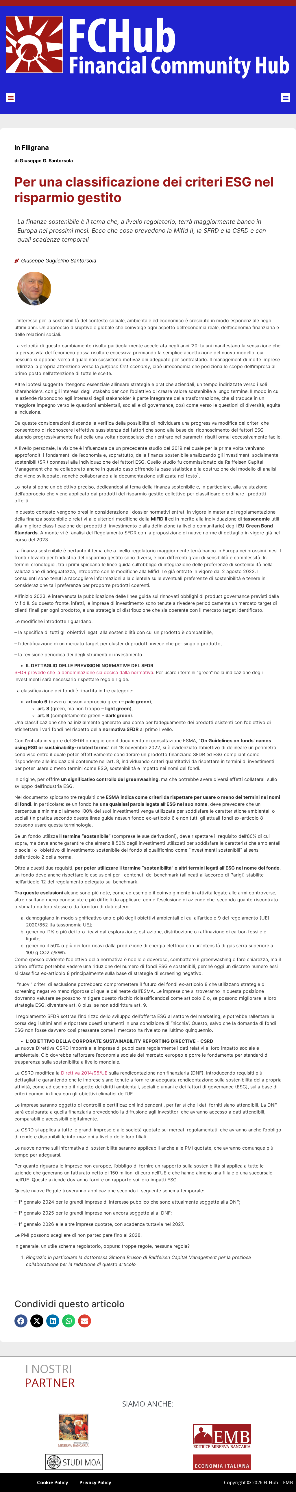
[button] (10, 97)
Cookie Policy (52, 1482)
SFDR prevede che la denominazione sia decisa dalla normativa (83, 672)
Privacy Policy (95, 1482)
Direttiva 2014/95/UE (84, 1073)
